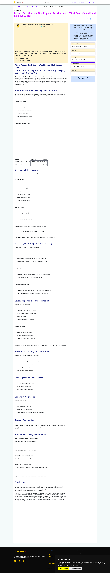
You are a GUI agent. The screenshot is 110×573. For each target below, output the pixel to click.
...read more (31, 500)
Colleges (20, 6)
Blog (88, 2)
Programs (51, 558)
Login (93, 2)
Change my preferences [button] (75, 568)
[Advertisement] (41, 40)
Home (68, 2)
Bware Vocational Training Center (31, 6)
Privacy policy (52, 563)
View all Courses (83, 78)
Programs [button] (81, 2)
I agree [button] (60, 568)
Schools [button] (74, 2)
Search (47, 2)
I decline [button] (66, 568)
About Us (50, 561)
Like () (89, 19)
